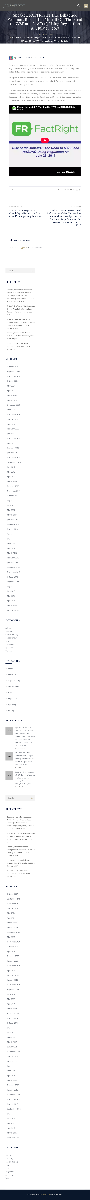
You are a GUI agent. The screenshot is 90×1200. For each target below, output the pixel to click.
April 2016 (11, 548)
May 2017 (11, 510)
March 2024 (12, 395)
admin (19, 57)
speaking (9, 647)
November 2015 (13, 572)
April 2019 (11, 443)
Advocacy (9, 631)
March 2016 (12, 553)
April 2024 (11, 390)
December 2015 (13, 567)
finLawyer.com (45, 1195)
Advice (8, 628)
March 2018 (12, 481)
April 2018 (11, 476)
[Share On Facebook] (73, 190)
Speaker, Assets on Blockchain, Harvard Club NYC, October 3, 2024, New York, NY (21, 336)
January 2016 (12, 562)
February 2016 (13, 558)
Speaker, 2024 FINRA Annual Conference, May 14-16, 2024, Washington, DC (18, 346)
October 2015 (12, 577)
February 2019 (13, 448)
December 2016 (13, 524)
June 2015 (11, 591)
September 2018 (14, 462)
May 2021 (11, 410)
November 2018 (13, 457)
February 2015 (13, 610)
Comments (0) (39, 57)
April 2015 (11, 601)
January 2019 (12, 452)
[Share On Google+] (80, 190)
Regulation (9, 644)
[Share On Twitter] (71, 190)
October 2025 (12, 367)
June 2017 (11, 505)
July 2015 (10, 586)
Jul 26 (28, 57)
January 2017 (12, 519)
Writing (8, 651)
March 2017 (12, 515)
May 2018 (11, 472)
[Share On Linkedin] (76, 190)
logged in (23, 247)
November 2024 (13, 376)
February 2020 (13, 429)
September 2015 (14, 581)
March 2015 (12, 605)
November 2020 (13, 414)
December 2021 (13, 405)
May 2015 (11, 596)
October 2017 (12, 496)
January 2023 (12, 400)
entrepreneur (11, 638)
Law (7, 641)
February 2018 (13, 486)
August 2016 (12, 534)
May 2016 (11, 543)
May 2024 (11, 386)
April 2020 (11, 424)
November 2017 (13, 491)
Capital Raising (11, 634)
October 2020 (12, 419)
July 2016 (10, 539)
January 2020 (12, 433)
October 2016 (12, 529)
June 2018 (11, 467)
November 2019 (13, 438)
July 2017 (10, 500)
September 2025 (14, 371)
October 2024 (12, 381)
